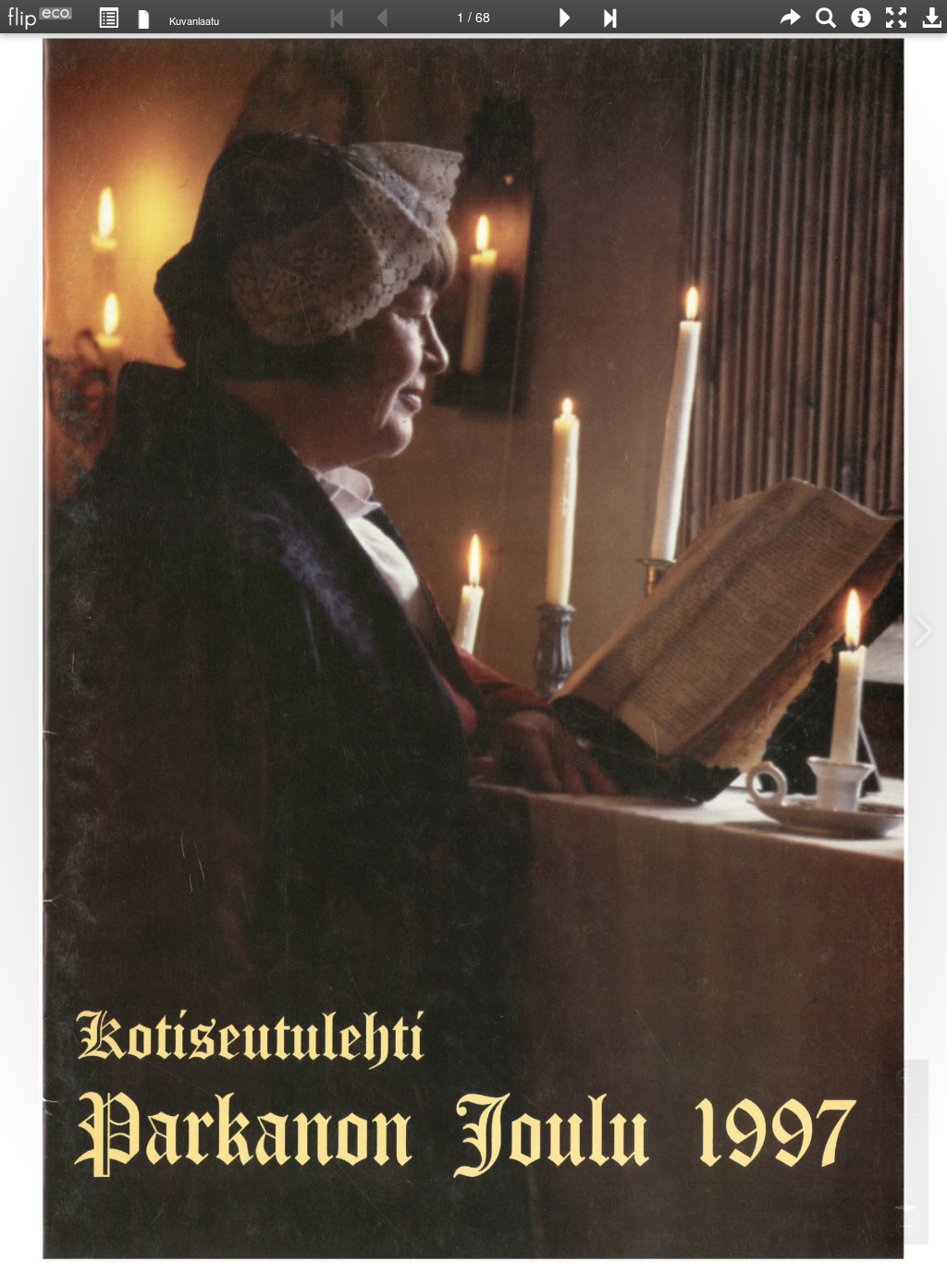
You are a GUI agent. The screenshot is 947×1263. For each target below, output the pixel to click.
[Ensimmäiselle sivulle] (337, 16)
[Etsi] (826, 16)
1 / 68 (473, 16)
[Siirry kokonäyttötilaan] (896, 16)
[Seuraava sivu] (565, 16)
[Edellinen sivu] (382, 16)
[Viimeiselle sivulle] (609, 16)
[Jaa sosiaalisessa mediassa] (790, 16)
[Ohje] (861, 16)
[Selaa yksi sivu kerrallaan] (144, 18)
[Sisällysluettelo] (108, 16)
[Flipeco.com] (36, 13)
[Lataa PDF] (931, 16)
